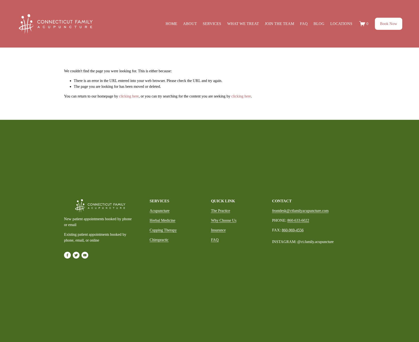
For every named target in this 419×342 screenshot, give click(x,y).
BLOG (319, 24)
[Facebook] (67, 255)
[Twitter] (76, 255)
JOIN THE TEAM (279, 24)
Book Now (388, 24)
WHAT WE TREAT (243, 24)
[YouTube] (84, 255)
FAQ (304, 24)
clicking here (129, 96)
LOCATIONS (341, 24)
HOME (171, 24)
